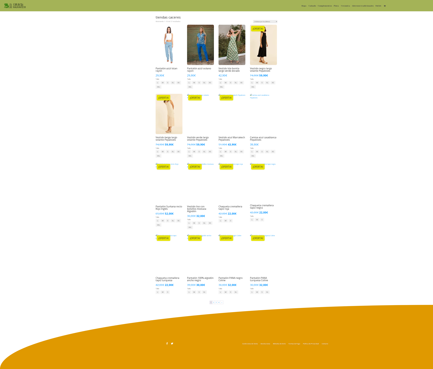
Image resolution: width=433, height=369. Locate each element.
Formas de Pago (294, 344)
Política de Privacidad (311, 344)
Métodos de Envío (279, 344)
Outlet (378, 6)
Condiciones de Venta (250, 344)
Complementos (325, 6)
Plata (336, 6)
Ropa (304, 6)
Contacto (325, 344)
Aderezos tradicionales (363, 6)
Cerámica (345, 6)
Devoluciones (265, 344)
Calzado (312, 6)
